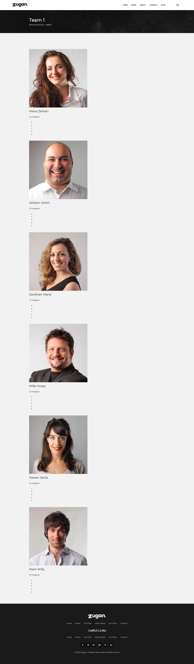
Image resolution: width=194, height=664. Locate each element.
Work (133, 5)
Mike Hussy (37, 386)
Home (125, 5)
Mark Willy (37, 569)
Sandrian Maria (40, 294)
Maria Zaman (38, 111)
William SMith (39, 203)
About (143, 5)
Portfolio (87, 623)
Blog (163, 5)
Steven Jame (38, 477)
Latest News (100, 623)
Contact (153, 5)
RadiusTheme (113, 652)
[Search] (177, 5)
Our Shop (113, 623)
